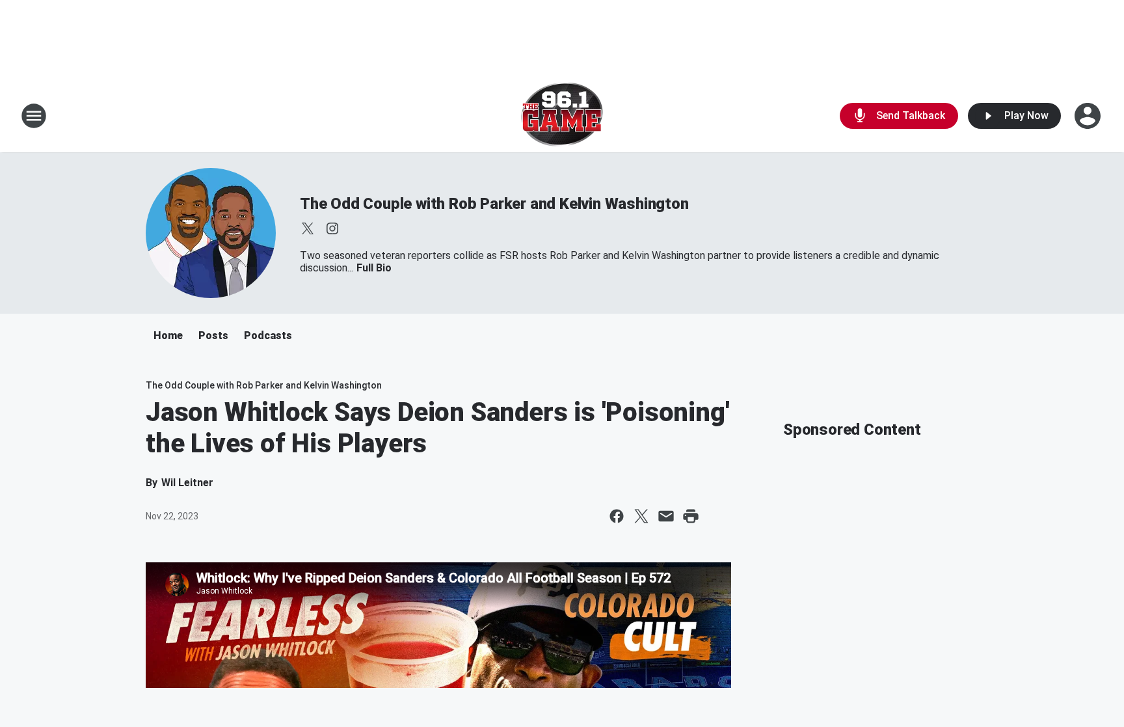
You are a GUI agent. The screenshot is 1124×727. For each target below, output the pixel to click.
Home (168, 335)
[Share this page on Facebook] (617, 516)
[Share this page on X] (641, 516)
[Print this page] (691, 516)
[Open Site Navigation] (34, 116)
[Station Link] (562, 116)
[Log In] (1089, 116)
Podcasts (268, 335)
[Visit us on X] (307, 228)
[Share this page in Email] (666, 516)
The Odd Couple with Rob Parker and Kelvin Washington (494, 204)
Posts (213, 335)
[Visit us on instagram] (332, 228)
